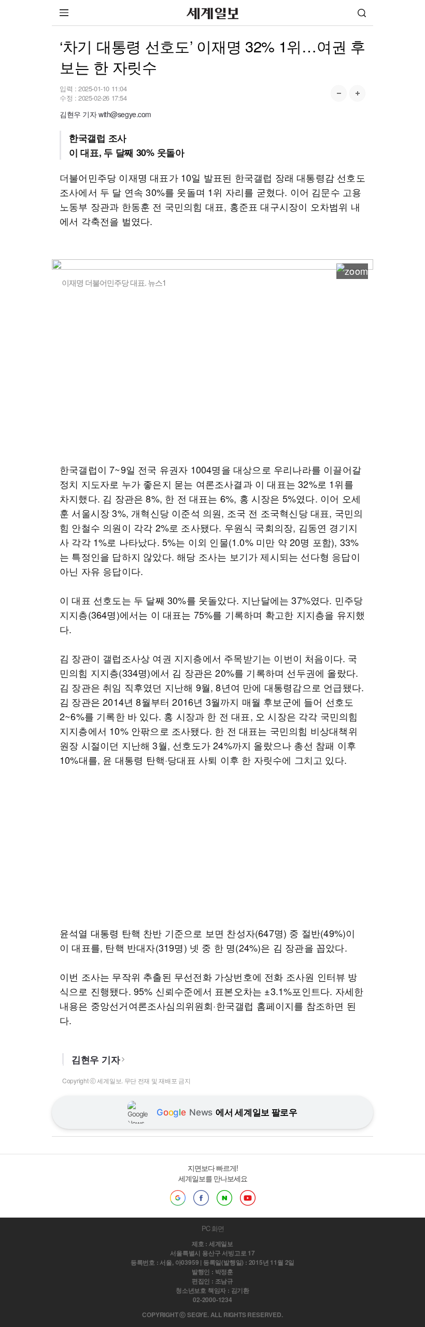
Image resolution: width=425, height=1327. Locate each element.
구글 (178, 1198)
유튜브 (248, 1198)
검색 (361, 12)
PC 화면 (213, 1228)
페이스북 (201, 1198)
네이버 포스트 (224, 1198)
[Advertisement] (212, 375)
